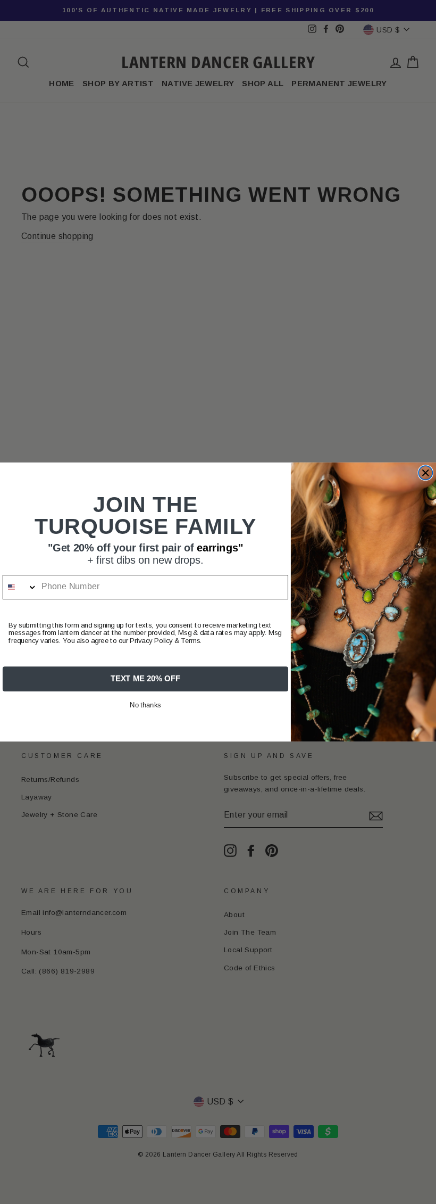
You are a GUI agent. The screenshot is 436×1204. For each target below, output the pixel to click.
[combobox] (20, 587)
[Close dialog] (425, 473)
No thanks (145, 705)
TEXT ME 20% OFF (145, 678)
